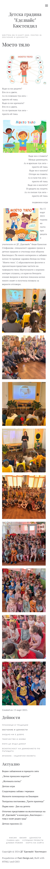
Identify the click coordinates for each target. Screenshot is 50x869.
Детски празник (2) (12, 823)
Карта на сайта (35, 843)
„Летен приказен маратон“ (16, 776)
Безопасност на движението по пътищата (21, 750)
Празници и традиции (15, 725)
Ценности (35, 838)
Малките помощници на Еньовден (20, 796)
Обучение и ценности (15, 37)
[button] (46, 5)
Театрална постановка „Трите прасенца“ (23, 801)
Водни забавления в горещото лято (20, 771)
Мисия (13, 838)
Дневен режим (14, 843)
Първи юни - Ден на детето (16, 806)
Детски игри (8, 786)
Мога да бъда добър (14, 744)
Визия (23, 838)
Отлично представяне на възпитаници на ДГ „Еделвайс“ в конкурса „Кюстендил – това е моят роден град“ (23, 815)
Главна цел (13, 840)
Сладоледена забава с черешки (18, 791)
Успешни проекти (32, 840)
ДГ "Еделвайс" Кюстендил (33, 851)
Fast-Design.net (25, 858)
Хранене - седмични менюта (19, 756)
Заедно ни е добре (13, 734)
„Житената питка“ (12, 781)
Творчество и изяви (14, 739)
